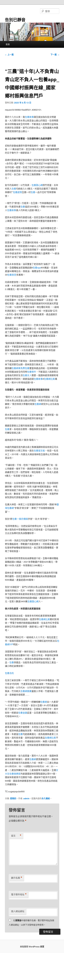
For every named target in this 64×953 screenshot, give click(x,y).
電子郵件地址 (19, 894)
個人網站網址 (17, 911)
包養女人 (27, 375)
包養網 (37, 403)
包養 (14, 188)
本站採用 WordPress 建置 (32, 946)
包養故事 (29, 116)
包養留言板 (39, 450)
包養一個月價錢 (20, 518)
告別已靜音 (15, 19)
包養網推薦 (26, 691)
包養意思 (11, 274)
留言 (16, 835)
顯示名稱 (16, 877)
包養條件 (31, 371)
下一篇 (55, 54)
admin (26, 798)
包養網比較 (49, 378)
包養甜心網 (37, 185)
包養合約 (9, 673)
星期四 (13, 798)
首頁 (8, 44)
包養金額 (22, 712)
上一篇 (9, 54)
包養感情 (17, 192)
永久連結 (46, 798)
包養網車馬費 (18, 368)
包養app (37, 267)
